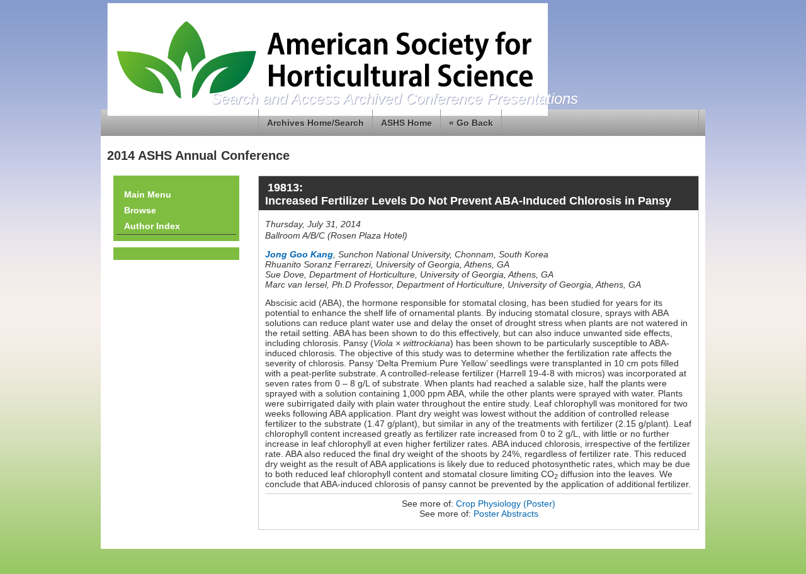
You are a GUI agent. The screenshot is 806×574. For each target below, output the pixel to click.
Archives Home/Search (315, 123)
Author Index (152, 226)
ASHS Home (406, 123)
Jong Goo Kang (299, 254)
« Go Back (471, 123)
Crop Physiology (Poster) (505, 503)
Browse (140, 210)
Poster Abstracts (506, 514)
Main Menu (147, 194)
